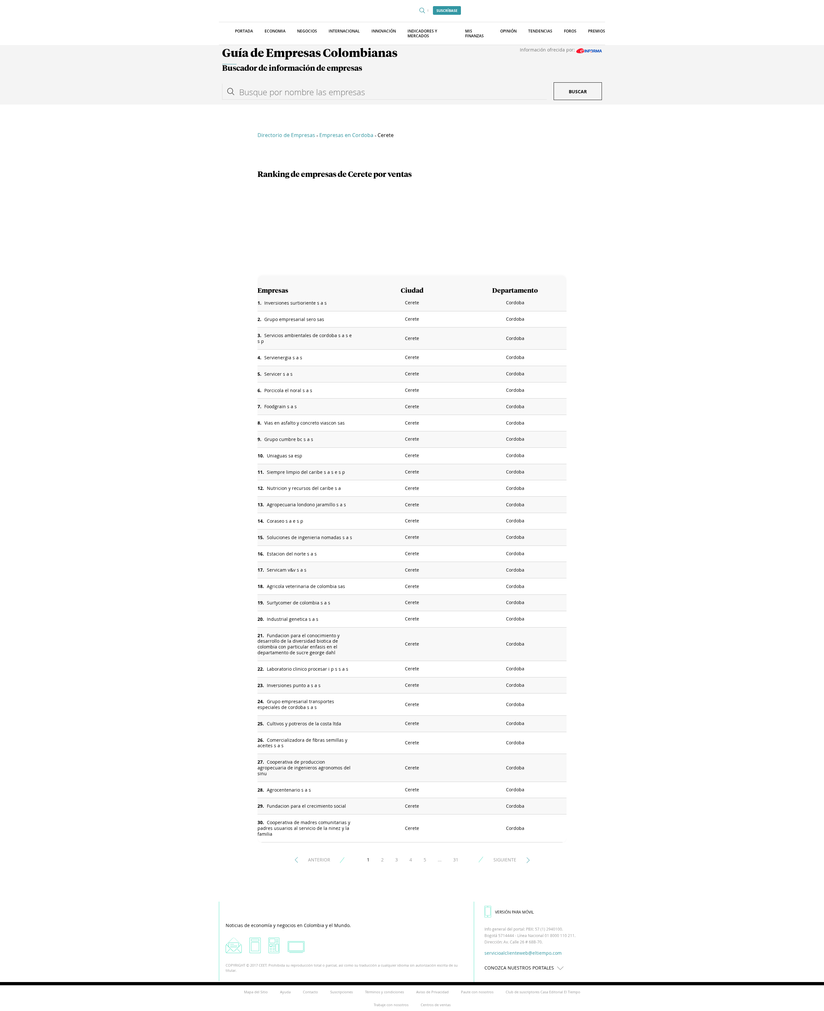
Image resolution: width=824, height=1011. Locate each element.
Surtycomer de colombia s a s (298, 603)
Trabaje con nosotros (391, 1004)
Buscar (578, 91)
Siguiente (504, 860)
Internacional (344, 31)
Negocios (307, 31)
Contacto (310, 991)
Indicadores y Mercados (422, 33)
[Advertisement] (412, 227)
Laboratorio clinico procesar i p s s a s (307, 669)
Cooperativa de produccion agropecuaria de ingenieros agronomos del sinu (304, 768)
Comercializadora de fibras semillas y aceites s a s (302, 743)
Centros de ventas (436, 1004)
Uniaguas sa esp (284, 456)
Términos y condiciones (384, 991)
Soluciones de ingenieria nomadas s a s (309, 537)
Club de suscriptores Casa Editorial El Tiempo (543, 991)
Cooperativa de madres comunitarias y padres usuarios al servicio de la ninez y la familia (304, 828)
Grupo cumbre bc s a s (288, 439)
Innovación (383, 31)
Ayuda (285, 991)
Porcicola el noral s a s (288, 390)
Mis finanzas (474, 33)
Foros (570, 31)
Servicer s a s (278, 374)
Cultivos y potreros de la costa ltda (304, 724)
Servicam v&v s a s (286, 570)
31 (455, 860)
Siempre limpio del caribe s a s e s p (306, 472)
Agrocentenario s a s (289, 790)
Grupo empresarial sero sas (294, 319)
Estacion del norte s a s (292, 554)
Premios (596, 31)
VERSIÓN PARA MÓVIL (514, 911)
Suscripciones (341, 991)
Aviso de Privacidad (432, 991)
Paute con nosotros (477, 991)
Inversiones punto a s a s (294, 685)
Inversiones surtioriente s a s (295, 303)
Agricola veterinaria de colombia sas (306, 586)
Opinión (508, 31)
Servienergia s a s (283, 357)
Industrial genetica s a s (292, 619)
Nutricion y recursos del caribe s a (304, 488)
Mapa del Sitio (256, 991)
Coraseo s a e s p (285, 521)
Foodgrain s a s (280, 406)
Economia (275, 31)
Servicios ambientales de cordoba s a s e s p (305, 338)
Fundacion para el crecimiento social (306, 806)
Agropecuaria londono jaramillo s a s (306, 504)
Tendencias (540, 31)
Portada (244, 31)
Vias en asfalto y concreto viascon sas (304, 423)
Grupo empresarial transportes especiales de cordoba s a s (296, 704)
